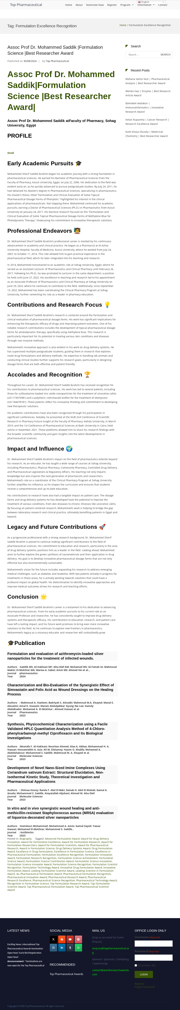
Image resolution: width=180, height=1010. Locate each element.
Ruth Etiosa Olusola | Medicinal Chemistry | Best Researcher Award (147, 134)
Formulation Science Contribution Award (50, 861)
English (145, 2)
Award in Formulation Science (37, 848)
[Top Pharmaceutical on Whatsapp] (78, 948)
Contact (162, 5)
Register (112, 5)
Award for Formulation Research (81, 842)
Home (68, 5)
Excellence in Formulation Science (74, 851)
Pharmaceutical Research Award (67, 877)
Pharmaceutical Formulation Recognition (87, 874)
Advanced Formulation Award (62, 838)
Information (144, 5)
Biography (26, 838)
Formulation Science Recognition (72, 864)
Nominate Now (95, 5)
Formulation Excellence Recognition (63, 854)
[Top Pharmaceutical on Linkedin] (62, 948)
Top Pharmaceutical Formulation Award (50, 886)
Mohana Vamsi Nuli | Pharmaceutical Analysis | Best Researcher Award (148, 81)
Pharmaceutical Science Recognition (54, 880)
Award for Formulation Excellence (41, 842)
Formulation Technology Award (40, 867)
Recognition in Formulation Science (28, 883)
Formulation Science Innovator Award (29, 864)
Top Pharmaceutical (26, 4)
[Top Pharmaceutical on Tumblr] (70, 948)
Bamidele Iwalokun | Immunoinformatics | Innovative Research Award (145, 107)
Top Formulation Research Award (69, 883)
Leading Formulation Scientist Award (52, 870)
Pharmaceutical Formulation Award (41, 874)
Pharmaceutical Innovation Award (27, 877)
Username (147, 937)
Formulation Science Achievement (78, 858)
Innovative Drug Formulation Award (81, 867)
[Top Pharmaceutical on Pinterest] (78, 939)
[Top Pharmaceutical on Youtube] (70, 939)
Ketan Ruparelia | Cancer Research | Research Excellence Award (147, 122)
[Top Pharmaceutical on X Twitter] (53, 939)
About (79, 5)
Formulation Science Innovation (93, 861)
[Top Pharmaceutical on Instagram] (53, 948)
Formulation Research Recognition (36, 858)
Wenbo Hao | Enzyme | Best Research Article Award (148, 93)
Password (147, 951)
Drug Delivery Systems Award (73, 848)
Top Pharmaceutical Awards (66, 974)
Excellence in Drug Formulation (34, 851)
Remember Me (147, 965)
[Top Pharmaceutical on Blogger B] (62, 939)
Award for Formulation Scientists (57, 845)
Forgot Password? (145, 987)
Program (125, 5)
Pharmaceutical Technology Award (96, 880)
